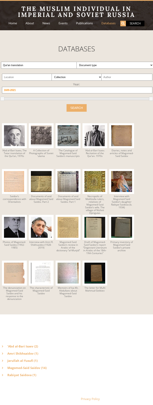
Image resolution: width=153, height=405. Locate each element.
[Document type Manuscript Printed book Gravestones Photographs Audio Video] (113, 64)
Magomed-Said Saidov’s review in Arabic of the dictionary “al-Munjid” (68, 246)
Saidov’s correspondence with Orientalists (14, 199)
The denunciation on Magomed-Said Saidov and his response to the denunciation (14, 293)
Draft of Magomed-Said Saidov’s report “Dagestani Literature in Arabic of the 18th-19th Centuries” (95, 248)
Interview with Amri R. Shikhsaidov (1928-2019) (41, 245)
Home (13, 23)
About (30, 23)
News (46, 23)
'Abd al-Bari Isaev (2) (22, 346)
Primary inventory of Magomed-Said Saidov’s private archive (121, 246)
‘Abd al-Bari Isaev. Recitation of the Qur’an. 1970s (95, 153)
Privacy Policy (90, 399)
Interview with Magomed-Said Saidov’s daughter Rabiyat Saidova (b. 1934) (121, 202)
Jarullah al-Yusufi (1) (22, 361)
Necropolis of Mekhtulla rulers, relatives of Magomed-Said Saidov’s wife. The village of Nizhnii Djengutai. (95, 204)
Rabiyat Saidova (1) (21, 375)
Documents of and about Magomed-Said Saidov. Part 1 (68, 199)
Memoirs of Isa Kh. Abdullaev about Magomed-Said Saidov (68, 292)
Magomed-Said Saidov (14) (27, 368)
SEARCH (76, 108)
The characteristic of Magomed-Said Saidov (41, 291)
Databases (108, 23)
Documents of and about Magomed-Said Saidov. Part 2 (41, 199)
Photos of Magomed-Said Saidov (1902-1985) (14, 245)
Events (63, 23)
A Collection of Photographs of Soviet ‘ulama (41, 153)
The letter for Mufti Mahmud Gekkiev (94, 289)
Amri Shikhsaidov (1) (22, 353)
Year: (76, 84)
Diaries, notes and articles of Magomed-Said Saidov (121, 153)
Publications (84, 23)
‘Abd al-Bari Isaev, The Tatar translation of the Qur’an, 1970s (14, 153)
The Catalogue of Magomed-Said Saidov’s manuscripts (68, 153)
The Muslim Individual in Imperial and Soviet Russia (76, 12)
